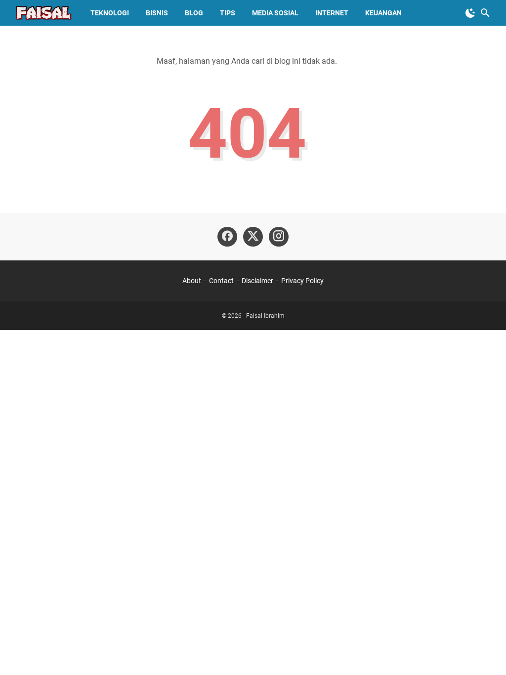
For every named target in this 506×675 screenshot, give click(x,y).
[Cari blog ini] (485, 13)
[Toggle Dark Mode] (470, 13)
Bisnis (157, 13)
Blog (194, 13)
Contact (221, 281)
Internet (331, 13)
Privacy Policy (302, 281)
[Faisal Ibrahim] (43, 13)
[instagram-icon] (279, 237)
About (191, 281)
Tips (227, 13)
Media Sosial (275, 13)
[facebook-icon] (227, 237)
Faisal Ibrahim (265, 315)
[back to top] (486, 653)
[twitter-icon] (253, 237)
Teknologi (109, 13)
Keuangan (383, 13)
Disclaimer (257, 281)
